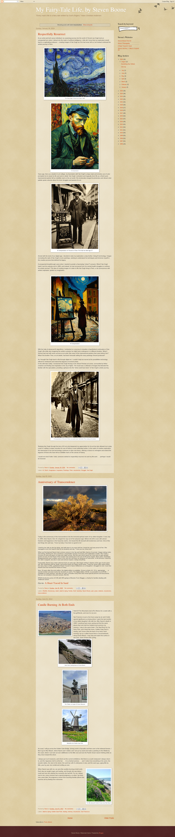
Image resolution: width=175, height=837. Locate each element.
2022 (121, 99)
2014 (121, 121)
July (123, 70)
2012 (121, 127)
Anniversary (51, 591)
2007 (121, 141)
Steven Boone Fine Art (124, 41)
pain (92, 591)
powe (96, 591)
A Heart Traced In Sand (56, 583)
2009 (121, 135)
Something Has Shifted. (128, 64)
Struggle (83, 470)
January (124, 87)
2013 (121, 124)
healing (65, 811)
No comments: (71, 467)
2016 (121, 116)
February (124, 84)
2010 (121, 132)
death (57, 591)
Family (70, 591)
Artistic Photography (124, 43)
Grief (74, 591)
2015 (121, 119)
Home (70, 818)
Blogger (101, 833)
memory (70, 811)
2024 (121, 93)
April (123, 79)
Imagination (52, 470)
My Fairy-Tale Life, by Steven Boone (81, 9)
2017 (121, 113)
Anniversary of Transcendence (56, 482)
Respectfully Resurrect (51, 34)
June (123, 73)
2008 (121, 138)
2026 (121, 59)
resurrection (77, 470)
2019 (121, 107)
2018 (121, 110)
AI (43, 470)
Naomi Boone (86, 591)
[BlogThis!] (81, 468)
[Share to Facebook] (85, 468)
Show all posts (87, 25)
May (123, 76)
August (124, 61)
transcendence (42, 593)
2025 (121, 91)
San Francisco (85, 811)
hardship (79, 591)
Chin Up (123, 67)
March (124, 81)
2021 (121, 102)
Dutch (46, 470)
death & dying (64, 591)
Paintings (66, 470)
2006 (121, 144)
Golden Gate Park (57, 811)
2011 (121, 130)
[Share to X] (83, 468)
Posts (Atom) (48, 822)
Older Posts (109, 818)
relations (100, 591)
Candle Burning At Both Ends (56, 605)
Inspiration (60, 470)
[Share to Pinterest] (87, 468)
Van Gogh (90, 470)
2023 (121, 96)
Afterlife (45, 591)
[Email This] (79, 468)
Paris (71, 470)
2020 (121, 105)
